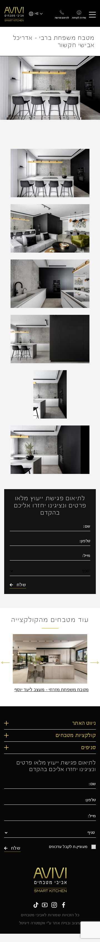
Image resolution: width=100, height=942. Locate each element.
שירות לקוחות (79, 17)
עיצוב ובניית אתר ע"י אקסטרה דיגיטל (50, 923)
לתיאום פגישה (62, 17)
